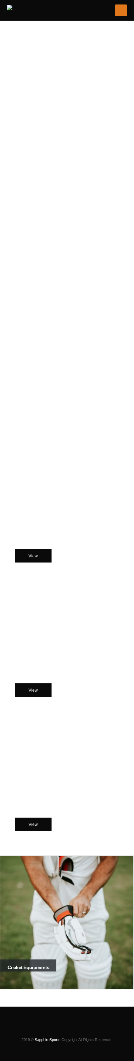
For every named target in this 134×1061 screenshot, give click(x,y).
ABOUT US (67, 416)
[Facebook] (61, 1029)
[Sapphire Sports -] (31, 9)
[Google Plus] (84, 1029)
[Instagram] (49, 1029)
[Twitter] (73, 1029)
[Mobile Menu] (121, 10)
